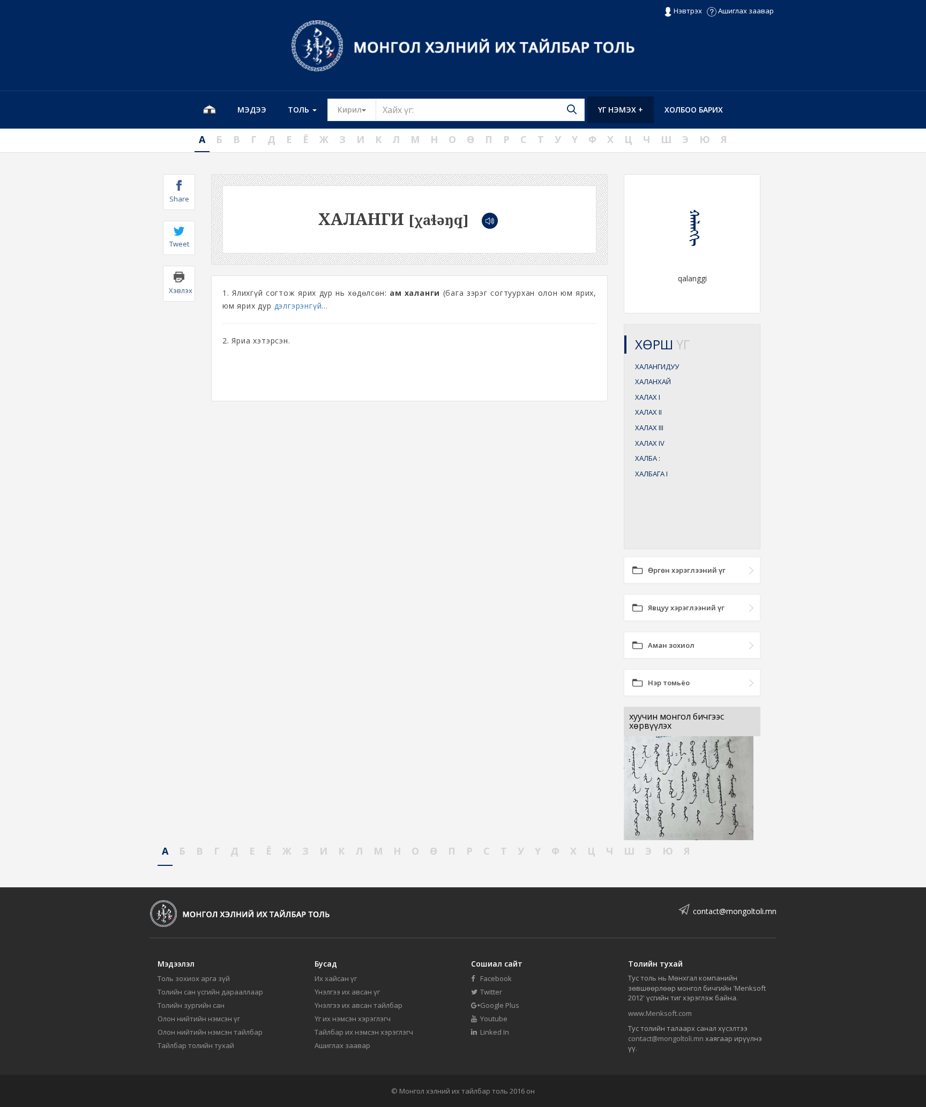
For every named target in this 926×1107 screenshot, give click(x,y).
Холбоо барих (693, 109)
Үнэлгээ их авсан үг (347, 992)
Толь (299, 109)
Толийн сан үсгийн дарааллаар (210, 992)
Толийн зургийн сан (191, 1005)
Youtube (493, 1018)
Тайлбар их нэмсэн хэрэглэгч (364, 1032)
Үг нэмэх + (620, 109)
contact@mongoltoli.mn (734, 911)
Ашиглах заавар (745, 11)
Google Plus (499, 1005)
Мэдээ (251, 109)
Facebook (495, 978)
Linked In (494, 1032)
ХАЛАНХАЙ (653, 381)
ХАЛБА (647, 458)
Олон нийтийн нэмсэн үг (199, 1018)
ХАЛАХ (647, 397)
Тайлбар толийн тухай (196, 1045)
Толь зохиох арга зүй (194, 978)
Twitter (490, 992)
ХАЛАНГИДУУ (657, 366)
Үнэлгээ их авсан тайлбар (358, 1005)
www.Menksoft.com (660, 1013)
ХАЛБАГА (651, 473)
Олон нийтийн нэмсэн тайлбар (210, 1032)
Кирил (357, 109)
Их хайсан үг (336, 978)
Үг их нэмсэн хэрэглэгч (353, 1018)
